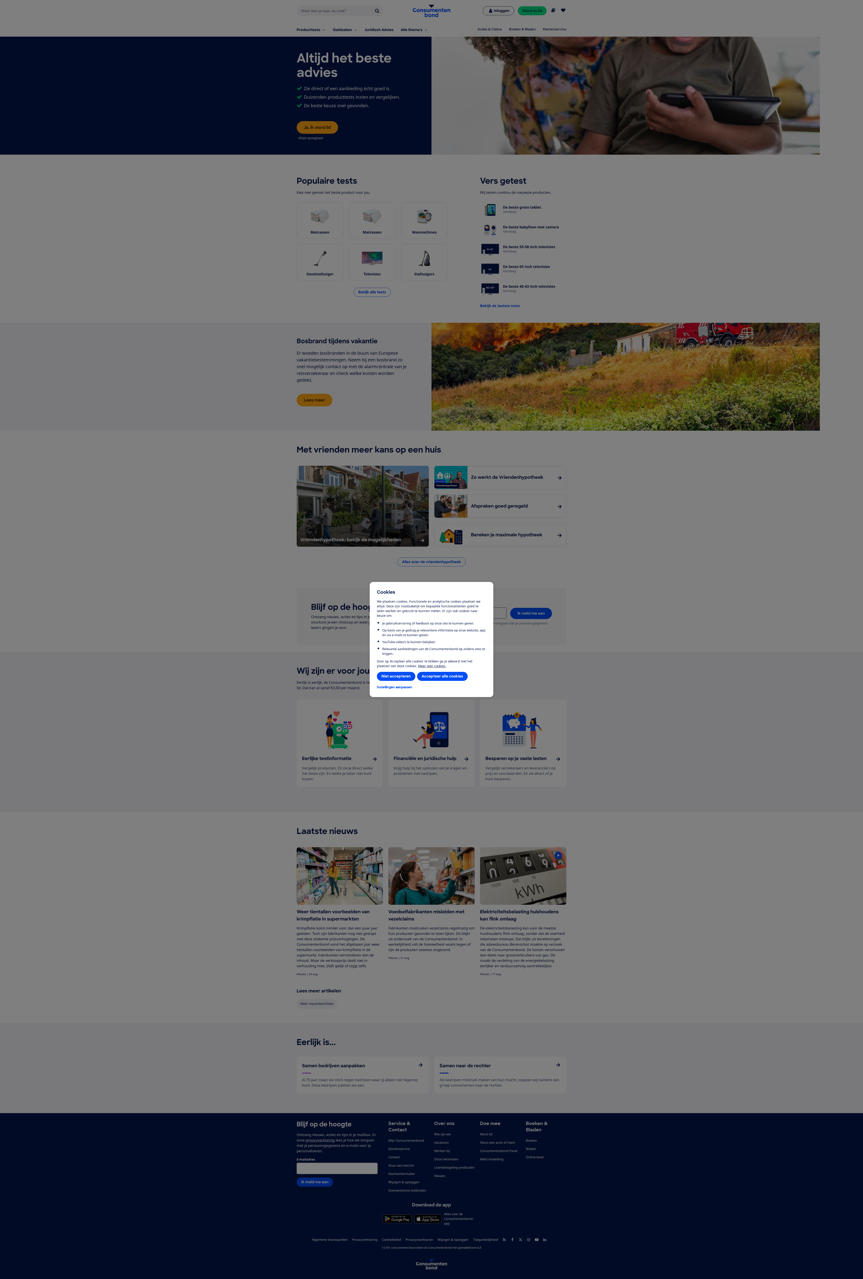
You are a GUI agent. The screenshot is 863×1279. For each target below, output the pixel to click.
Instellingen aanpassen (394, 687)
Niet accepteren (396, 676)
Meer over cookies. (432, 666)
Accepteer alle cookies (442, 676)
